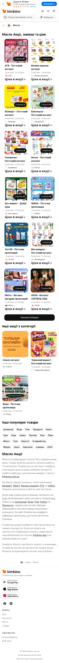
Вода (19, 429)
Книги (49, 429)
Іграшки (40, 447)
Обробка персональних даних (29, 659)
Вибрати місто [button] (50, 17)
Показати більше (30, 317)
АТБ (42, 485)
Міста (5, 622)
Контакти (6, 618)
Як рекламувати (9, 637)
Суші (5, 435)
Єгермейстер (39, 441)
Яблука (6, 447)
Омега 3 (25, 441)
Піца (42, 435)
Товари (5, 625)
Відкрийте (49, 3)
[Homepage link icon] (21, 562)
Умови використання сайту (29, 655)
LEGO (49, 447)
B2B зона (6, 640)
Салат (17, 447)
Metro (16, 485)
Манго (6, 441)
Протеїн (33, 435)
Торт (15, 441)
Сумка (22, 435)
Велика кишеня (29, 485)
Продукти (38, 429)
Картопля (28, 447)
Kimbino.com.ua (10, 476)
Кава (13, 435)
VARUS (51, 485)
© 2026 (29, 651)
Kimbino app (40, 535)
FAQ (4, 614)
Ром (27, 429)
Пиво (50, 435)
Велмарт (7, 485)
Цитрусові (8, 429)
